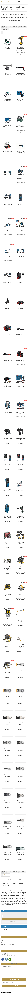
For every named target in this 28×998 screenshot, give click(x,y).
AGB (3, 942)
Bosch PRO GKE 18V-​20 (7, 230)
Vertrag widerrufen (6, 992)
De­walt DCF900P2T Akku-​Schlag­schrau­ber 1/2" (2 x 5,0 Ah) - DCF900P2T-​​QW (7, 594)
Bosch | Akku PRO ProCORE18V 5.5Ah (7, 334)
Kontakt (3, 940)
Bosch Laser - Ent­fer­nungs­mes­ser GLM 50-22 (20, 205)
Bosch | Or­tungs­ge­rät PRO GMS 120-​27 (7, 490)
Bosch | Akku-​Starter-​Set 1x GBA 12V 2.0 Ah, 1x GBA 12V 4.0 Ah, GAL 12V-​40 (7, 438)
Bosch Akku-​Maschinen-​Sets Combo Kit (20, 179)
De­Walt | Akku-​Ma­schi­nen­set (8, 645)
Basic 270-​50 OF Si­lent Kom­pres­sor (20, 126)
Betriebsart (4, 912)
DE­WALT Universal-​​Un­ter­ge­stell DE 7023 (20, 620)
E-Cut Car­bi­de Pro (20, 670)
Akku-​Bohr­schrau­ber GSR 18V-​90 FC (7, 126)
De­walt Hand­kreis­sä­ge (20, 593)
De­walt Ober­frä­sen (7, 618)
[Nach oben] (24, 995)
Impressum (4, 938)
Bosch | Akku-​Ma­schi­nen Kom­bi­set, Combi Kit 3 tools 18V (20, 412)
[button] (2, 27)
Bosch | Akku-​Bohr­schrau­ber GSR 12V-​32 (7, 386)
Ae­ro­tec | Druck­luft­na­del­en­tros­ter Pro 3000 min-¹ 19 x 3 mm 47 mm (20, 75)
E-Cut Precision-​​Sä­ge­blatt (7, 827)
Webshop (9, 996)
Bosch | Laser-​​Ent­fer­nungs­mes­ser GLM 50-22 (8, 464)
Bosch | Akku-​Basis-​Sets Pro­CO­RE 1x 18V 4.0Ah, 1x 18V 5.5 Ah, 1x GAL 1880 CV (7, 360)
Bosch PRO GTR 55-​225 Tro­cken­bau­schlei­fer (7, 257)
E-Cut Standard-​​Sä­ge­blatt (20, 827)
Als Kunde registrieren (7, 966)
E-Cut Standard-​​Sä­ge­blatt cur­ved (7, 853)
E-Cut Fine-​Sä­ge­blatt (7, 723)
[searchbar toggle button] (19, 2)
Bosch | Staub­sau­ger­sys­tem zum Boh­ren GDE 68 (8, 516)
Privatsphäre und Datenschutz (8, 944)
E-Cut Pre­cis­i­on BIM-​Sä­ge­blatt (20, 801)
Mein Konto (5, 968)
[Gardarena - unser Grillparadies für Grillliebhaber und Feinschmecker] (9, 959)
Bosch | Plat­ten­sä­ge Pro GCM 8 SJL (20, 489)
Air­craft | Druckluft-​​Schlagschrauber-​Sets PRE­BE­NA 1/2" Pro (7, 101)
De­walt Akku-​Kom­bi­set (20, 567)
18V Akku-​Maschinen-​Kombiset (7, 49)
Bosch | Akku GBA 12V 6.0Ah (7, 307)
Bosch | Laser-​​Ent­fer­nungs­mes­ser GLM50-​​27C (20, 464)
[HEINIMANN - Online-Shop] (4, 2)
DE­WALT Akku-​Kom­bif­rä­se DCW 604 (7, 568)
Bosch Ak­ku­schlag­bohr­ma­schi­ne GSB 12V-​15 (7, 205)
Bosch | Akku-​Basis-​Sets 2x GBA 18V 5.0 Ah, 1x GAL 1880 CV (20, 334)
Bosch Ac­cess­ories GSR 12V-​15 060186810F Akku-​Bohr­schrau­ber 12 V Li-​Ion (7, 179)
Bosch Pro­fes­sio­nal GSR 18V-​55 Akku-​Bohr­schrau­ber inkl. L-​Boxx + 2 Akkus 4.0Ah (20, 257)
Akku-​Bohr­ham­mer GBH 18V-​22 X (20, 100)
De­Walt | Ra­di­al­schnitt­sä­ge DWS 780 (20, 646)
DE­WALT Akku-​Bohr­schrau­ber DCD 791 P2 (20, 542)
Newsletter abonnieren (7, 972)
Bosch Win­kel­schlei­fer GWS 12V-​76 (7, 283)
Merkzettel (5, 970)
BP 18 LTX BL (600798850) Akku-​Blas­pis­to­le (20, 516)
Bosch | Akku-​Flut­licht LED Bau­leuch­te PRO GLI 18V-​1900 (7, 412)
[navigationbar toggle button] (26, 2)
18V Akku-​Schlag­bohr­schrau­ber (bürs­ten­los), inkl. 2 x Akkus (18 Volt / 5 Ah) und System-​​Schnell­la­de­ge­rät (20, 49)
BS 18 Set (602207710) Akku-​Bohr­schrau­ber (8, 542)
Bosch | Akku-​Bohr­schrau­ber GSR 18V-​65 (20, 386)
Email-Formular (12, 955)
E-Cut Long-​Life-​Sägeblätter (7, 801)
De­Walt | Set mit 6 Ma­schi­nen (7, 671)
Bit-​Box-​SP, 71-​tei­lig (7, 151)
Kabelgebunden (6, 916)
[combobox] (13, 27)
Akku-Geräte (5, 915)
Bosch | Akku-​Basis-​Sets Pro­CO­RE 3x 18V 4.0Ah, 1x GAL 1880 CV (20, 360)
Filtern (14, 919)
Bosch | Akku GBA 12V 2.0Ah (20, 282)
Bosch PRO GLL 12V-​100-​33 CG (20, 230)
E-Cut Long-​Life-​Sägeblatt (7, 749)
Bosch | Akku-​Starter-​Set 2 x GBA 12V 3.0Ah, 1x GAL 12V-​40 (20, 438)
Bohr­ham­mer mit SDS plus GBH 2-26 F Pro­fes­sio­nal (20, 153)
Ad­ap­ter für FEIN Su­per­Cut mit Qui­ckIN (7, 75)
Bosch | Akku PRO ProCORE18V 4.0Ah (20, 308)
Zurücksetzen (14, 921)
